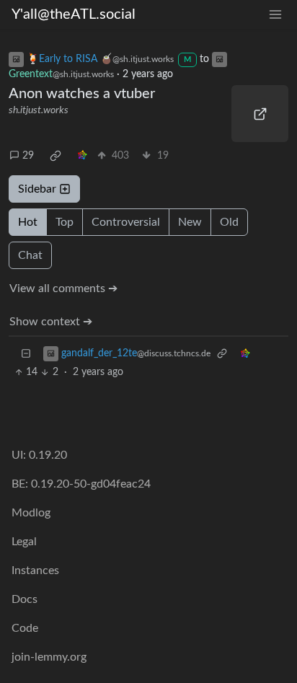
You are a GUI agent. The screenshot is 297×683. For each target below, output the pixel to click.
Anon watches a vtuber (82, 94)
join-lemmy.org (49, 657)
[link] (55, 155)
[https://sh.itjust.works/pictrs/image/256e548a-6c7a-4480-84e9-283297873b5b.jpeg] (259, 113)
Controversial (126, 222)
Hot (27, 222)
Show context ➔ (50, 321)
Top (65, 222)
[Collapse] (25, 354)
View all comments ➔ (63, 288)
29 (28, 156)
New (190, 222)
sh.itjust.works (38, 110)
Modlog (31, 513)
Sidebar (37, 189)
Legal (24, 541)
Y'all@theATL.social (74, 14)
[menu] (275, 14)
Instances (35, 570)
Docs (24, 599)
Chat (30, 255)
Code (25, 628)
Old (229, 222)
